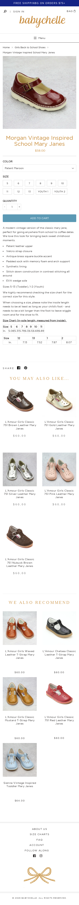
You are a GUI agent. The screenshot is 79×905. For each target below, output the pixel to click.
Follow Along (37, 850)
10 (62, 183)
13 (29, 191)
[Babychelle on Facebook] (33, 855)
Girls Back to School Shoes (30, 47)
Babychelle (29, 898)
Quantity (10, 200)
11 (7, 191)
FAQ (39, 839)
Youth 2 (59, 191)
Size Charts (39, 834)
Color (7, 161)
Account (36, 845)
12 (18, 191)
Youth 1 (43, 191)
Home (6, 47)
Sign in (18, 11)
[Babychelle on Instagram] (40, 855)
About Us (39, 829)
